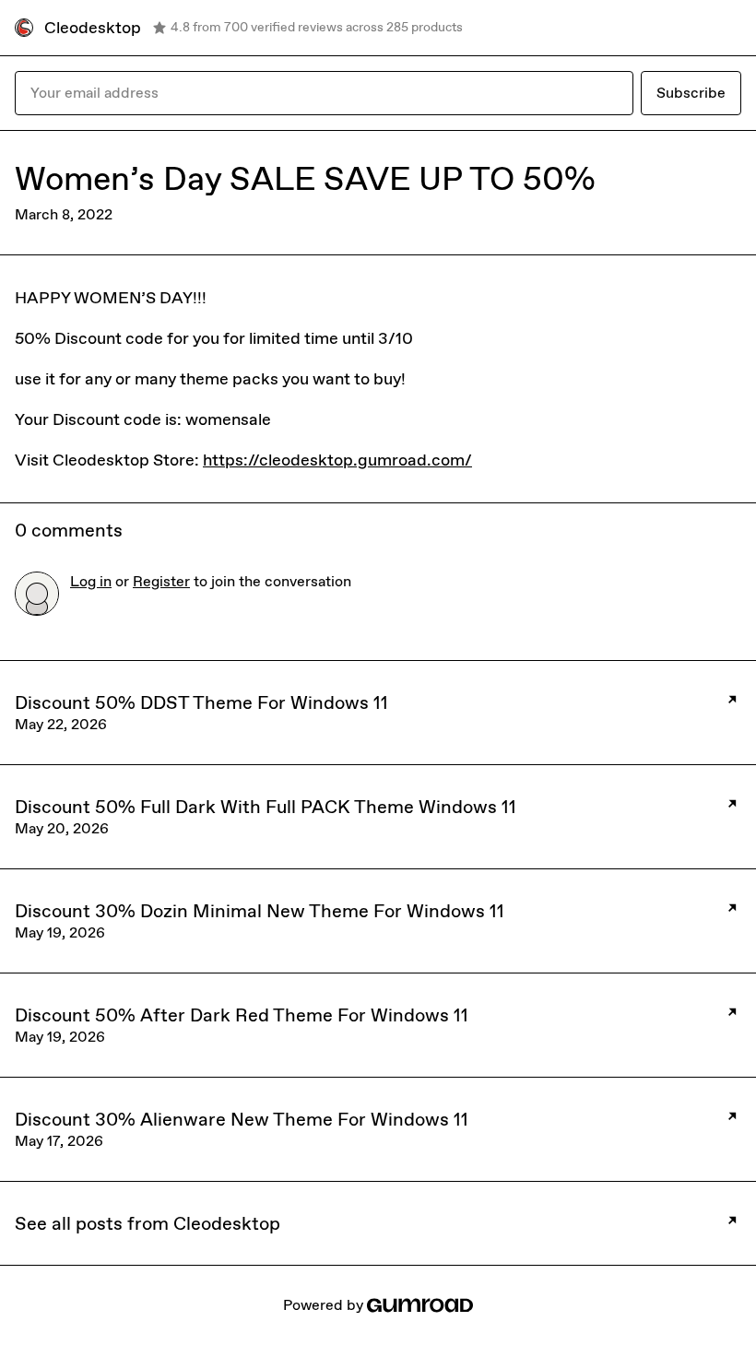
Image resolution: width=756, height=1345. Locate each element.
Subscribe (691, 92)
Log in (91, 581)
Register (161, 581)
